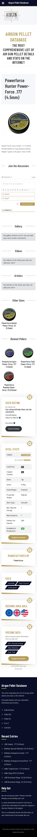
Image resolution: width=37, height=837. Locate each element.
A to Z (6, 723)
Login (33, 177)
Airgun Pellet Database (18, 2)
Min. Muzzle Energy (15, 643)
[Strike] (10, 190)
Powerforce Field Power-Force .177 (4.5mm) (28, 364)
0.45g (23, 485)
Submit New (9, 710)
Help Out (7, 714)
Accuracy (9, 423)
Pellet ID (7, 719)
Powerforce (18, 560)
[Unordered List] (15, 190)
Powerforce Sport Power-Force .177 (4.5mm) (9, 364)
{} (24, 190)
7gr (22, 480)
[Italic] (6, 190)
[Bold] (3, 190)
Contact (7, 728)
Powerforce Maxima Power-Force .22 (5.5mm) (9, 387)
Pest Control (24, 583)
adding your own (18, 798)
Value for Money (11, 418)
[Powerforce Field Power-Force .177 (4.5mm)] (27, 353)
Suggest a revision (18, 537)
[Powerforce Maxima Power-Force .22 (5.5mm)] (9, 376)
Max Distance (13, 648)
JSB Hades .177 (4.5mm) (14, 744)
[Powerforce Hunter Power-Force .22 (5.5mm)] (9, 314)
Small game (12, 587)
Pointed (24, 490)
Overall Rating (10, 415)
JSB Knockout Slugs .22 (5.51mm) (17, 782)
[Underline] (8, 190)
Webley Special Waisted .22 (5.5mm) (18, 749)
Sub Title (11, 652)
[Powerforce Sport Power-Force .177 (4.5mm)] (9, 353)
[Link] (22, 190)
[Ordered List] (13, 190)
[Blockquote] (17, 190)
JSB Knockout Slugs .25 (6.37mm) (17, 778)
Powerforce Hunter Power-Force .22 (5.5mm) (9, 325)
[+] (27, 190)
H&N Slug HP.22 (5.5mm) (14, 773)
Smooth (24, 503)
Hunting (11, 583)
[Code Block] (20, 190)
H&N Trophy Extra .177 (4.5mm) (16, 769)
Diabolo (24, 495)
